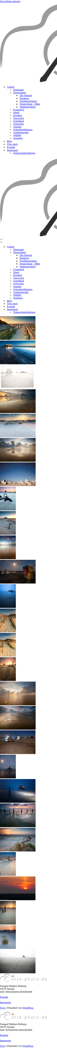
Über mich (12, 144)
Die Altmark (26, 95)
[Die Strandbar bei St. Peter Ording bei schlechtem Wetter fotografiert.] (8, 607)
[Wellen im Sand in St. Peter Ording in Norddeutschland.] (8, 875)
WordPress (28, 1008)
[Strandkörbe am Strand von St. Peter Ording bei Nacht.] (18, 582)
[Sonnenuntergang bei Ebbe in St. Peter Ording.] (18, 704)
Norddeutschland (28, 101)
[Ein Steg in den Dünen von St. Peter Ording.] (8, 631)
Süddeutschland (27, 107)
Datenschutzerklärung (24, 153)
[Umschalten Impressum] (55, 309)
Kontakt (11, 147)
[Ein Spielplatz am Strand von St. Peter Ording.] (8, 680)
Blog (9, 141)
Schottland (18, 121)
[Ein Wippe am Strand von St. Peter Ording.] (8, 509)
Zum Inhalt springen (10, 1)
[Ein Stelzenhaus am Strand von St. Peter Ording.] (8, 534)
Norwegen (18, 118)
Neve (2, 1008)
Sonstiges (18, 138)
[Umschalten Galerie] (55, 246)
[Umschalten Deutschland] (55, 252)
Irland (16, 112)
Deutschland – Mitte (30, 104)
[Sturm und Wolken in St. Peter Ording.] (18, 728)
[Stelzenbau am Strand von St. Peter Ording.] (8, 777)
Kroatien (17, 115)
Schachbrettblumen (22, 129)
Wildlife (17, 135)
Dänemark (18, 89)
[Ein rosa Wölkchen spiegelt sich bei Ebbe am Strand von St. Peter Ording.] (8, 558)
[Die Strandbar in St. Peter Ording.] (17, 363)
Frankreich (18, 109)
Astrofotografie (20, 132)
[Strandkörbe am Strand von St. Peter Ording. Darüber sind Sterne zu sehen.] (18, 485)
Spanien (17, 126)
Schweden (18, 124)
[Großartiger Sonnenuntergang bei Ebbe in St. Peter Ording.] (18, 412)
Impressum (5, 1002)
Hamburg (24, 98)
